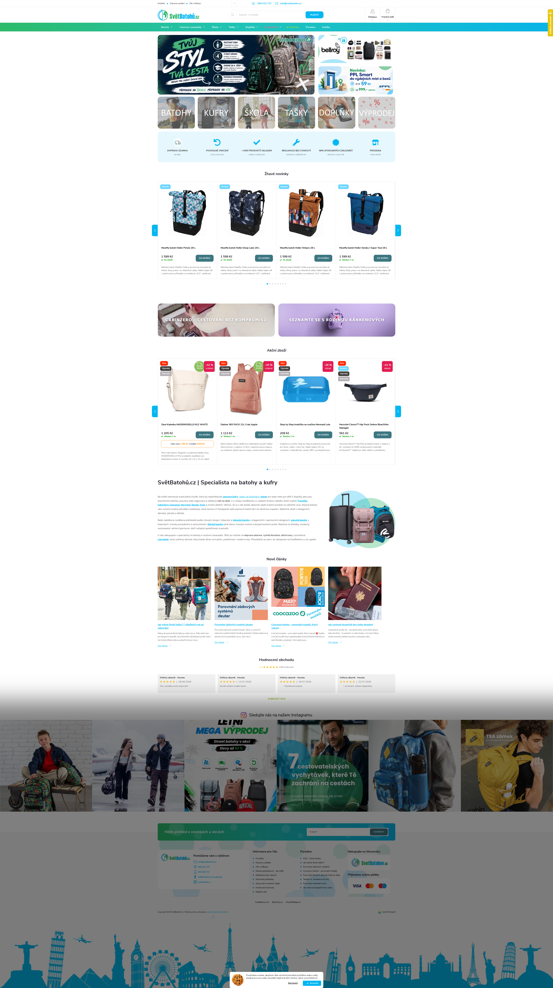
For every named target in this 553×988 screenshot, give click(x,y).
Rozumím (313, 983)
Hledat (314, 14)
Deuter (195, 504)
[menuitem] (167, 27)
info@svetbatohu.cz (207, 862)
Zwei (202, 504)
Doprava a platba (177, 3)
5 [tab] (278, 284)
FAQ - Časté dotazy (312, 858)
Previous (155, 230)
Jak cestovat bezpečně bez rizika (317, 888)
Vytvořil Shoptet (388, 912)
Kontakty (161, 3)
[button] (160, 64)
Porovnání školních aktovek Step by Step (321, 875)
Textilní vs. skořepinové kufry (316, 879)
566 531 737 (204, 867)
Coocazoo (175, 504)
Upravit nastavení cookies (217, 912)
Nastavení (293, 983)
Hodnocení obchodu (276, 659)
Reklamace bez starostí (266, 875)
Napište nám (261, 891)
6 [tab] (280, 284)
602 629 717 (204, 872)
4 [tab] (275, 284)
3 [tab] (272, 284)
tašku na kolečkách (249, 496)
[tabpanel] (187, 230)
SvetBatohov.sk (262, 902)
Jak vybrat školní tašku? (313, 863)
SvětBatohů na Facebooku (210, 877)
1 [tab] (267, 284)
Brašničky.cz (277, 902)
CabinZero (163, 504)
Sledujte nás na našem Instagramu (280, 715)
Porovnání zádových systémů (316, 867)
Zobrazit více (276, 698)
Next (398, 230)
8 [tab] (285, 284)
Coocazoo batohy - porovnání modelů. (320, 871)
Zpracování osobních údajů (268, 883)
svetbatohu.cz (204, 882)
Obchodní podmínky (265, 879)
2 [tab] (270, 284)
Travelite (302, 500)
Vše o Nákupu (195, 3)
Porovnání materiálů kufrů (314, 883)
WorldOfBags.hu (293, 902)
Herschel (186, 504)
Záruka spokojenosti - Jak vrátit (270, 871)
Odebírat (379, 831)
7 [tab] (283, 284)
